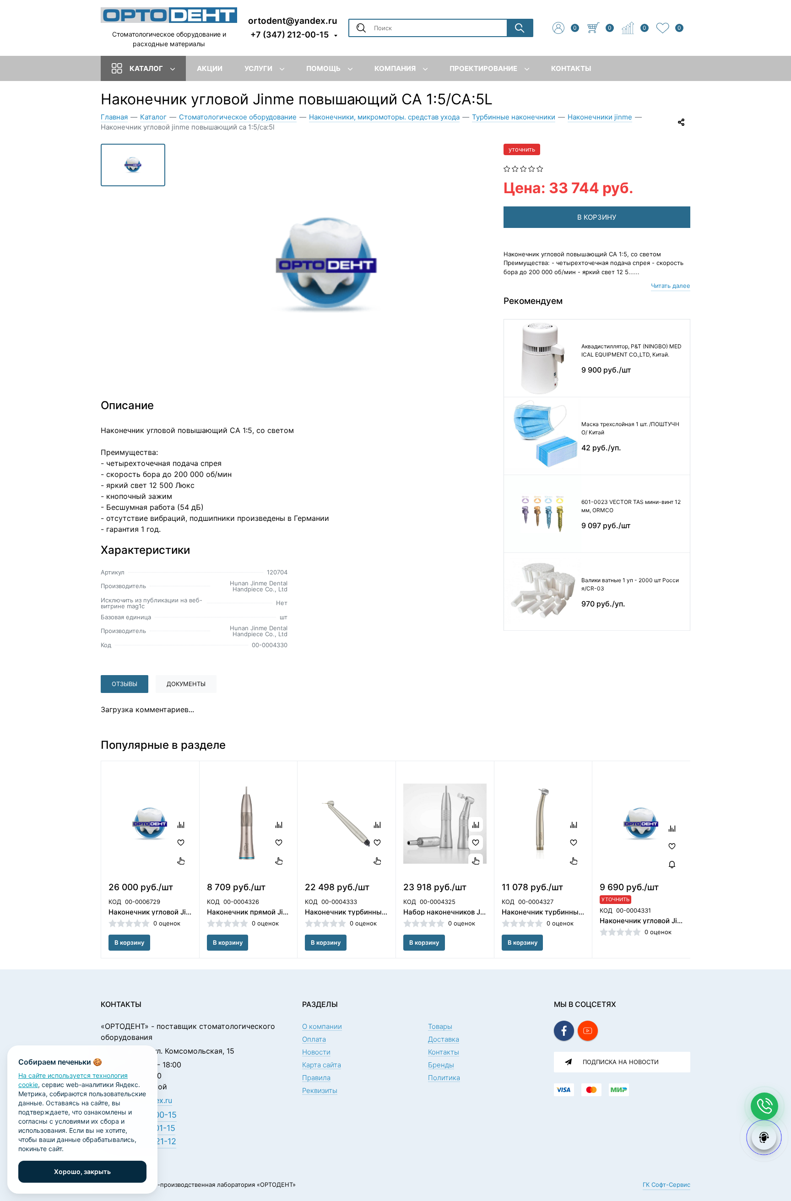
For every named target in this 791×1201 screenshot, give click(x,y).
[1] (507, 168)
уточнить (522, 149)
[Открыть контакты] (764, 1106)
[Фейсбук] (564, 1031)
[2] (515, 168)
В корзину (129, 942)
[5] (539, 168)
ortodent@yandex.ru (292, 20)
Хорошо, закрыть (82, 1171)
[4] (531, 168)
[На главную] (169, 14)
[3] (523, 168)
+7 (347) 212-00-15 (289, 34)
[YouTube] (588, 1031)
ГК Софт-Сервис (666, 1184)
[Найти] (519, 28)
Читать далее (670, 285)
